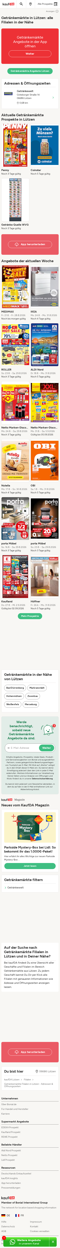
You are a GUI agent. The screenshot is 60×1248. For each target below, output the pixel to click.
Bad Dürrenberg (15, 687)
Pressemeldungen (10, 1187)
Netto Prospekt (9, 1155)
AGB (3, 1231)
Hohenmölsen (14, 696)
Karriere (5, 1113)
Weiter (30, 53)
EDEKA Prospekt (9, 1127)
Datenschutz (8, 1226)
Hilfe (3, 1221)
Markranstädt (37, 687)
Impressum (36, 1221)
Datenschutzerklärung (42, 778)
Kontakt (34, 1226)
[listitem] (15, 150)
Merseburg (31, 704)
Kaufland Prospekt (10, 1132)
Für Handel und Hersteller (14, 1109)
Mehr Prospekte (30, 616)
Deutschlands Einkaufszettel (16, 1173)
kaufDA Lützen (12, 1079)
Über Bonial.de (8, 1104)
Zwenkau (33, 696)
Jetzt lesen (30, 866)
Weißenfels (12, 704)
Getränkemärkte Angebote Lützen (30, 71)
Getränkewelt (15, 887)
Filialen (27, 1079)
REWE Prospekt (9, 1136)
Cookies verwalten (39, 1231)
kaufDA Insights (9, 1178)
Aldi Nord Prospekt (11, 1150)
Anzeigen (50, 11)
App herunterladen (11, 1183)
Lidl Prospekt (8, 1160)
